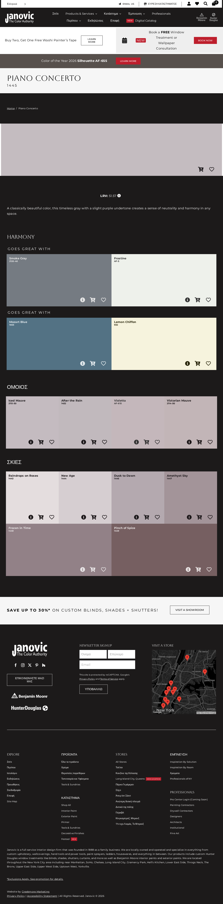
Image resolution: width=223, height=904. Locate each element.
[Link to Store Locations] (184, 682)
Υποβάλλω (93, 689)
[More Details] (82, 300)
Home (11, 108)
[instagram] (23, 665)
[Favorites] (197, 4)
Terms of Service (109, 679)
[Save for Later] (211, 169)
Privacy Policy (87, 679)
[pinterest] (37, 665)
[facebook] (15, 665)
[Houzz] (43, 665)
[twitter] (30, 665)
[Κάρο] (214, 4)
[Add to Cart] (200, 169)
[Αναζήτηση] (205, 4)
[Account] (189, 4)
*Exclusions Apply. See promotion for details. (35, 879)
